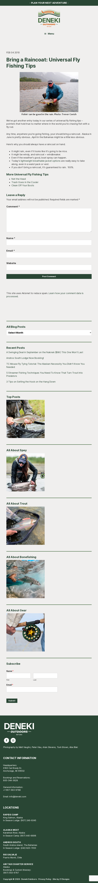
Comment (13, 206)
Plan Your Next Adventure (49, 3)
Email (10, 250)
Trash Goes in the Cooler (24, 182)
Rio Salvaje (10, 854)
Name (10, 238)
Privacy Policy (44, 879)
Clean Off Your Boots (22, 185)
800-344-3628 (10, 780)
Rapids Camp (10, 814)
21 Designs (64, 879)
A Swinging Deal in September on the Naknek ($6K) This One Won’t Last (44, 352)
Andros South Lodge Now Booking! (25, 358)
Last (34, 680)
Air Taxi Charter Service (18, 864)
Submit (11, 701)
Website (11, 263)
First (7, 680)
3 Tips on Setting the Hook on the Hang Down (31, 381)
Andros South (12, 842)
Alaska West (11, 830)
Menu (51, 33)
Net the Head (18, 179)
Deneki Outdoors (49, 18)
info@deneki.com (17, 796)
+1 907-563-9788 (12, 790)
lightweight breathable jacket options (41, 160)
